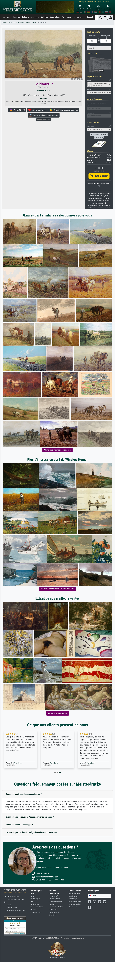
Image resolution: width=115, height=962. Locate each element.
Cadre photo (55, 17)
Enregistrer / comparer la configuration (100, 136)
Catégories (34, 17)
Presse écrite (67, 17)
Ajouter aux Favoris (38, 110)
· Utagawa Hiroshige (75, 904)
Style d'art (44, 17)
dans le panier (100, 176)
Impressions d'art (13, 17)
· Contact (32, 896)
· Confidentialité (35, 904)
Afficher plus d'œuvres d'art (57, 713)
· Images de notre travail (56, 907)
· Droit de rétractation (36, 907)
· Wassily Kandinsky (75, 902)
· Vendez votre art (54, 899)
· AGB (31, 902)
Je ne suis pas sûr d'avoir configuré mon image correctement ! (32, 832)
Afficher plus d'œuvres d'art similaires (57, 450)
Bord (88, 45)
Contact (90, 17)
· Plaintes (32, 910)
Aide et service (79, 17)
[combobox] (99, 48)
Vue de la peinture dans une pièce (45, 115)
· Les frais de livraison (55, 902)
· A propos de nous (35, 912)
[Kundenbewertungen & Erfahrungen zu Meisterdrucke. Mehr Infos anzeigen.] (15, 925)
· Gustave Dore (73, 907)
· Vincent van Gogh (74, 893)
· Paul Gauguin (73, 899)
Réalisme (21, 23)
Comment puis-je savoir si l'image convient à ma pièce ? (30, 817)
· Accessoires (53, 910)
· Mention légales (35, 899)
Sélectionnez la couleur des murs (65, 110)
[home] (4, 17)
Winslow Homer (31, 23)
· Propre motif (53, 896)
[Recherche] (100, 17)
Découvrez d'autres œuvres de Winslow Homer (57, 589)
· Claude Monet (73, 896)
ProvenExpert (17, 763)
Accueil (4, 23)
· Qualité (51, 904)
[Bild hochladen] (110, 17)
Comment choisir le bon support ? (20, 824)
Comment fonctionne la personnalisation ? (24, 794)
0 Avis (48, 120)
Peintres (25, 17)
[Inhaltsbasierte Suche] (105, 17)
